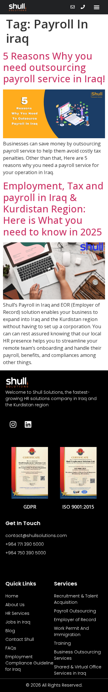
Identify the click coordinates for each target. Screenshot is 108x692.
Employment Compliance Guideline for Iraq (29, 663)
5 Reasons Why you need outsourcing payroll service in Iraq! (54, 67)
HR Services (17, 613)
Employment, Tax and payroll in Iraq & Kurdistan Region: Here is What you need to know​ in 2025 (53, 208)
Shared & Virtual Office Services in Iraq (77, 670)
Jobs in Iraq (17, 622)
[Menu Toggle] (97, 7)
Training (62, 643)
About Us (15, 605)
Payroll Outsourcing (75, 611)
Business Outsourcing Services (77, 655)
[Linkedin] (27, 424)
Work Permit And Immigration (71, 631)
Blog (10, 631)
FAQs (10, 648)
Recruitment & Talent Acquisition (76, 599)
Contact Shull (19, 639)
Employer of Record (75, 620)
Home (11, 596)
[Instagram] (12, 424)
